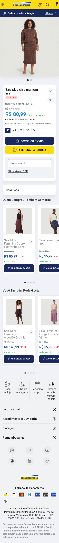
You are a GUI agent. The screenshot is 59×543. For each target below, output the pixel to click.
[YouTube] (47, 450)
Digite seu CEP (19, 163)
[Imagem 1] (28, 80)
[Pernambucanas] (22, 4)
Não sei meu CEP (18, 171)
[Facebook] (29, 450)
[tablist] (29, 280)
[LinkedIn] (29, 461)
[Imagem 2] (31, 80)
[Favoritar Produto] (50, 91)
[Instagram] (12, 450)
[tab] (25, 282)
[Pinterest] (12, 461)
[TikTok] (47, 461)
